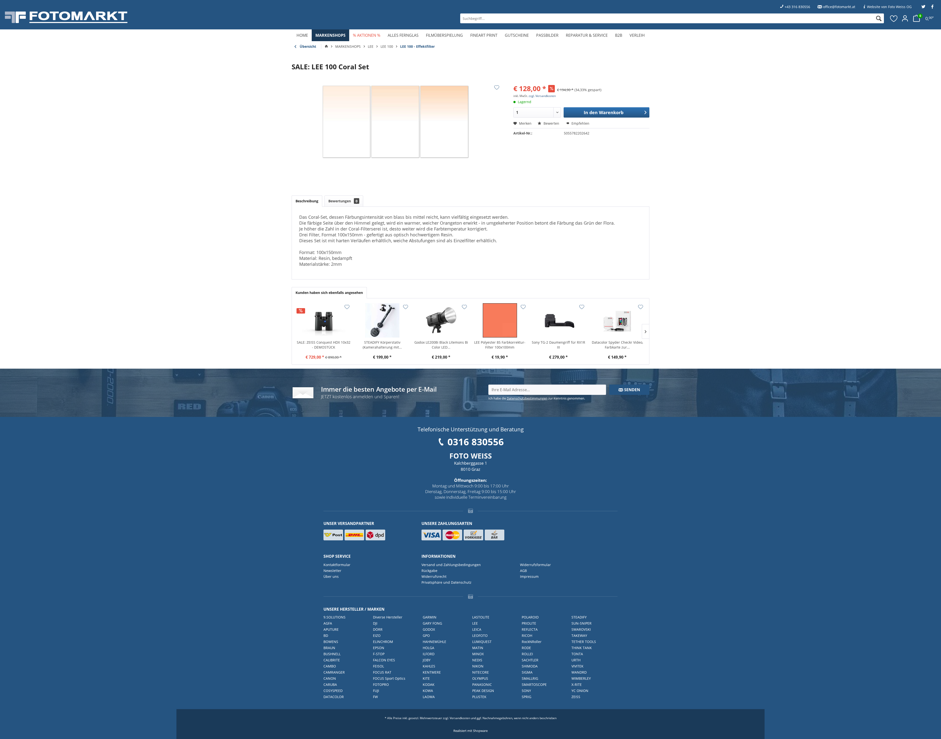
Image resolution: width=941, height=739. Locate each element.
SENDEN (631, 389)
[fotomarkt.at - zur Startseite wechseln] (168, 17)
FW (375, 696)
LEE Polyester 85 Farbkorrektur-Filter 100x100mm (499, 345)
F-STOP (378, 654)
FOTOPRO (381, 684)
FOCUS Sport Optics (389, 678)
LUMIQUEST (482, 641)
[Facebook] (932, 6)
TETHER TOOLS (583, 641)
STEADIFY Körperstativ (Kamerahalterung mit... (382, 345)
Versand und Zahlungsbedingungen (451, 564)
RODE (526, 647)
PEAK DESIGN (483, 690)
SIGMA (527, 672)
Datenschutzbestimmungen (527, 398)
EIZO (377, 635)
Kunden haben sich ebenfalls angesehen (329, 292)
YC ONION (579, 690)
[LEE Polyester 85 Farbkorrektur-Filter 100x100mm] (500, 320)
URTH (576, 660)
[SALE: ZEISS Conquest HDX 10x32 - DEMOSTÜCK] (324, 320)
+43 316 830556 (797, 6)
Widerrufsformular (535, 564)
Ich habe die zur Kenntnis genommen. (536, 398)
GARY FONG (432, 623)
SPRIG (526, 696)
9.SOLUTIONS (334, 617)
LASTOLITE (480, 617)
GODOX (429, 629)
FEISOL (378, 666)
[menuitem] (672, 18)
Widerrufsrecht (433, 576)
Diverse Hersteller (387, 617)
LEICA (476, 629)
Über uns (331, 576)
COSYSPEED (333, 690)
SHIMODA (530, 666)
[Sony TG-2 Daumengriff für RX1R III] (559, 320)
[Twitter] (923, 6)
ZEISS (575, 696)
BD (325, 635)
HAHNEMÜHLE (434, 641)
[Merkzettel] (894, 18)
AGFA (327, 623)
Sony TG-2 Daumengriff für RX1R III (558, 345)
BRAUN (329, 647)
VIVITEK (577, 666)
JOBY (427, 660)
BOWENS (330, 641)
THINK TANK (581, 647)
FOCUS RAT (382, 672)
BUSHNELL (332, 654)
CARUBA (330, 684)
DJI (375, 623)
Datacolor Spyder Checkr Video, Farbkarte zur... (617, 345)
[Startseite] (326, 46)
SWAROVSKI (581, 629)
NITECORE (480, 672)
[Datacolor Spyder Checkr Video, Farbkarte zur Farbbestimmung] (617, 320)
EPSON (378, 647)
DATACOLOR (333, 696)
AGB (523, 570)
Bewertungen (343, 201)
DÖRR (378, 629)
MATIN (477, 647)
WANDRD (579, 672)
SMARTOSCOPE (534, 684)
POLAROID (530, 617)
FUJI (376, 690)
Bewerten (551, 123)
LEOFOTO (480, 635)
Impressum (529, 576)
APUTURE (331, 629)
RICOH (527, 635)
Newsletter (332, 570)
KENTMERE (432, 672)
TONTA (577, 654)
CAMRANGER (334, 672)
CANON (329, 678)
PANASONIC (482, 684)
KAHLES (429, 666)
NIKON (477, 666)
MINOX (478, 654)
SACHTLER (530, 660)
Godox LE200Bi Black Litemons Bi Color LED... (441, 345)
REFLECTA (530, 629)
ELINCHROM (383, 641)
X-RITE (576, 684)
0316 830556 (475, 441)
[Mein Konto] (905, 18)
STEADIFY (579, 617)
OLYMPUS (480, 678)
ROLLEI (527, 654)
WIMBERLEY (581, 678)
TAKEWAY (579, 635)
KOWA (428, 690)
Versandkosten (460, 718)
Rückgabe (429, 570)
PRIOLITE (529, 623)
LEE (475, 623)
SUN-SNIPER (581, 623)
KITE (426, 678)
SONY (526, 690)
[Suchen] (879, 18)
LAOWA (429, 696)
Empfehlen (579, 123)
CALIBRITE (331, 660)
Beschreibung (307, 201)
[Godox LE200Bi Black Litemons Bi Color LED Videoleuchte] (441, 320)
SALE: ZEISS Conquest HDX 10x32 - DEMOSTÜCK (323, 345)
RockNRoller (532, 641)
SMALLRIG (530, 678)
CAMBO (329, 666)
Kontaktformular (336, 564)
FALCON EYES (384, 660)
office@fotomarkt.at (839, 6)
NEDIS (477, 660)
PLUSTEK (479, 696)
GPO (426, 635)
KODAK (428, 684)
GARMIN (429, 617)
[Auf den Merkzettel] (496, 87)
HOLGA (428, 647)
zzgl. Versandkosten (542, 96)
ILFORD (428, 654)
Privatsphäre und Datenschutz (446, 582)
